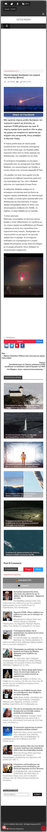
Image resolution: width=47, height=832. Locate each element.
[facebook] (17, 3)
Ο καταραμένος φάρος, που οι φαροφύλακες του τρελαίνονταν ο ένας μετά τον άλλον (28, 633)
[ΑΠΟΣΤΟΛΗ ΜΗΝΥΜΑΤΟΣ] (6, 3)
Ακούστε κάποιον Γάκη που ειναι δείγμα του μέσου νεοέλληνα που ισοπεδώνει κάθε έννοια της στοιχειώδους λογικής (29, 748)
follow (27, 3)
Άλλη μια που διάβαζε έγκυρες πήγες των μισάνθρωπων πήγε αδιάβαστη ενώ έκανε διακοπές (28, 693)
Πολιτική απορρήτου (16, 829)
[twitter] (11, 3)
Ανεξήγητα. (10, 338)
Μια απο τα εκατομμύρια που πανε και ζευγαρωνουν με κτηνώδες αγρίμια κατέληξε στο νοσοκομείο (28, 711)
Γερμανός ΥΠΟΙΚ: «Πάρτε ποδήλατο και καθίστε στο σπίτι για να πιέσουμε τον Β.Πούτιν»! (28, 614)
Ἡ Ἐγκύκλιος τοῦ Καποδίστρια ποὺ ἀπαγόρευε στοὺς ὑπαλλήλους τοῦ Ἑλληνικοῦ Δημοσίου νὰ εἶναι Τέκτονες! (29, 767)
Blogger (28, 569)
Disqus (38, 569)
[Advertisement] (23, 48)
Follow (39, 341)
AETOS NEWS (23, 20)
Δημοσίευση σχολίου (12, 575)
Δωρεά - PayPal (10, 9)
